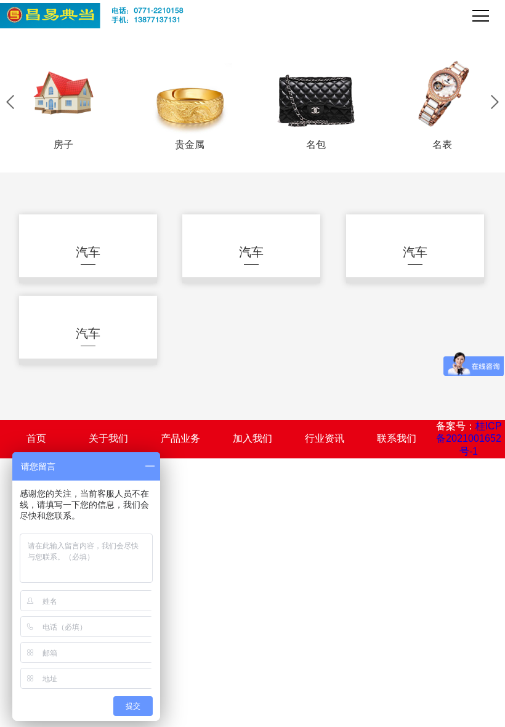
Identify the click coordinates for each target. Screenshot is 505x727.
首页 (36, 438)
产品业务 (180, 438)
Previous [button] (10, 102)
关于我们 (108, 438)
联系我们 (396, 438)
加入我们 (252, 438)
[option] (63, 101)
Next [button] (495, 102)
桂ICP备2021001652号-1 (469, 439)
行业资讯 (324, 438)
